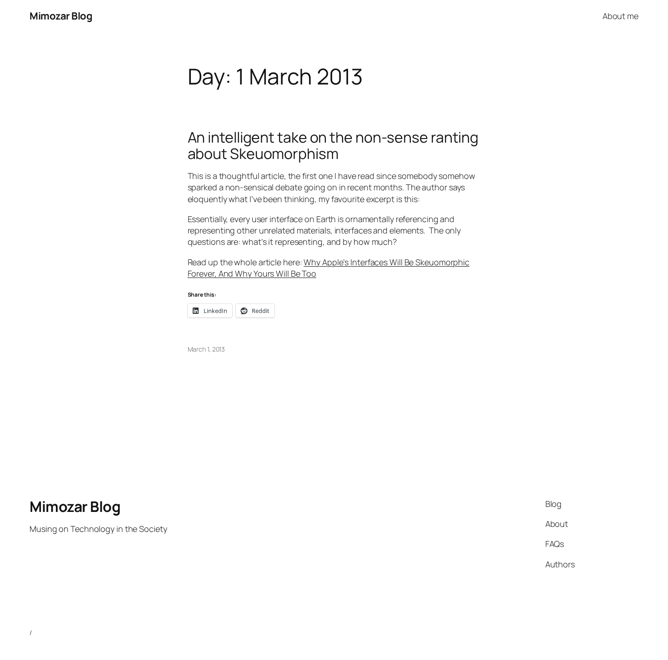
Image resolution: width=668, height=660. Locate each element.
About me (620, 15)
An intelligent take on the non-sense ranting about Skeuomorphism (333, 145)
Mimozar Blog (61, 16)
